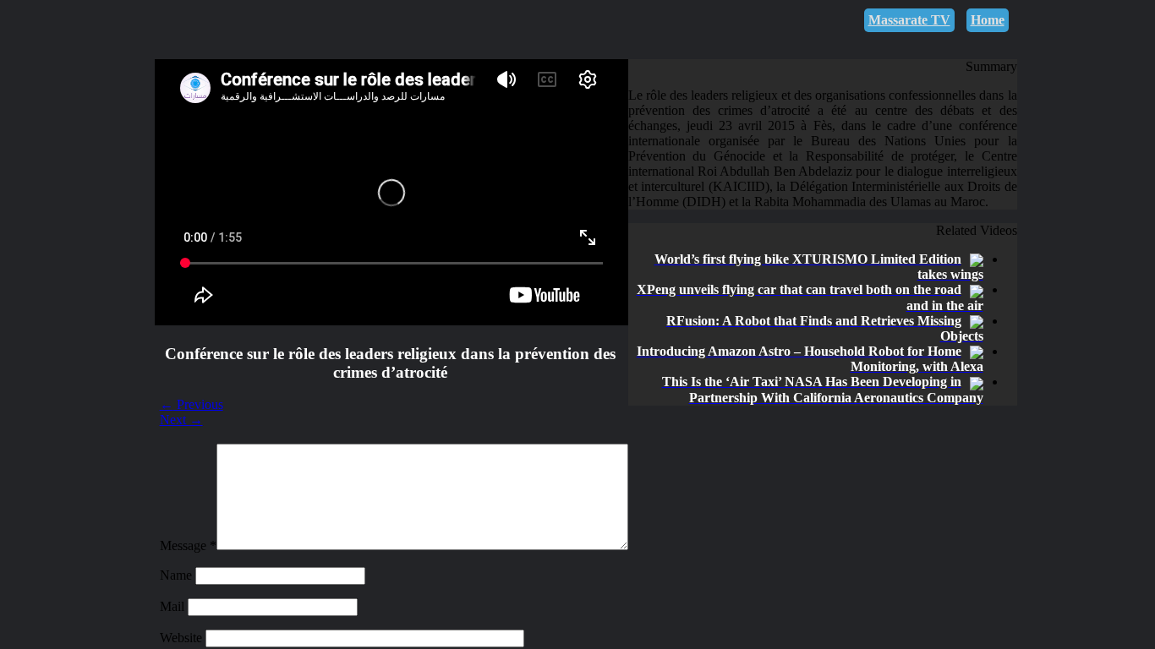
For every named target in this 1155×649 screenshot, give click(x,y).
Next (181, 419)
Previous (191, 404)
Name (177, 575)
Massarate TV (909, 20)
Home (987, 20)
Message (188, 545)
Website (182, 637)
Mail (174, 606)
